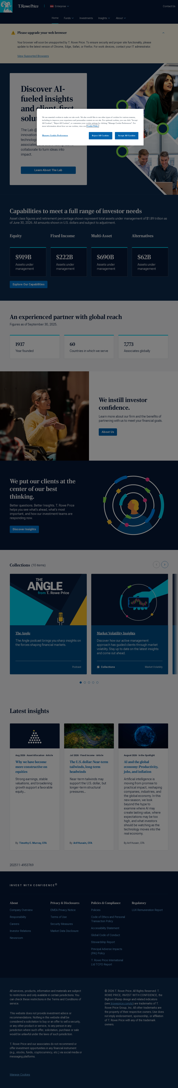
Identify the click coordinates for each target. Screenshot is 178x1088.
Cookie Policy (93, 126)
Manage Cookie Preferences (55, 135)
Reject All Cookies (100, 135)
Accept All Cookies (126, 135)
